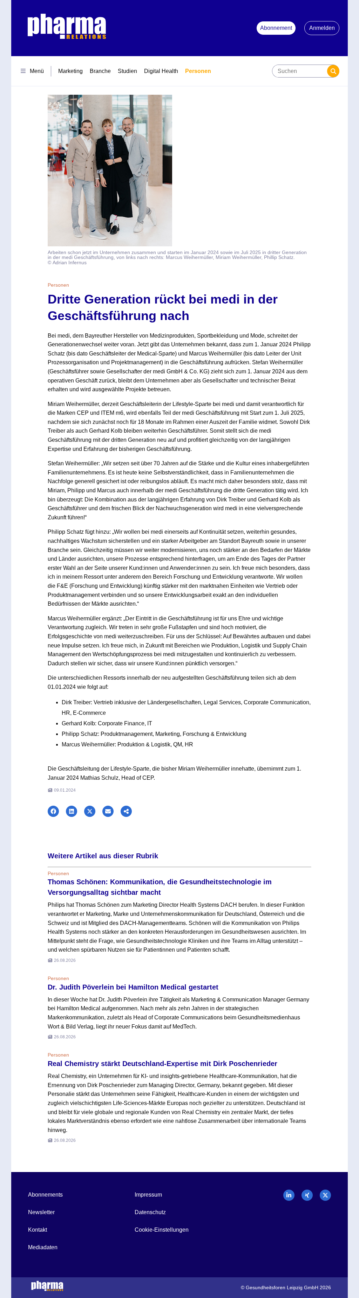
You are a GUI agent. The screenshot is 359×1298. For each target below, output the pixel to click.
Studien (127, 71)
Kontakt (37, 1230)
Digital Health (161, 71)
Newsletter (41, 1212)
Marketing (70, 71)
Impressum (148, 1195)
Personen (198, 71)
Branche (100, 71)
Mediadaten (42, 1247)
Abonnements (45, 1195)
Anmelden (322, 28)
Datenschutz (150, 1212)
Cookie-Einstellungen (162, 1230)
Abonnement (276, 28)
